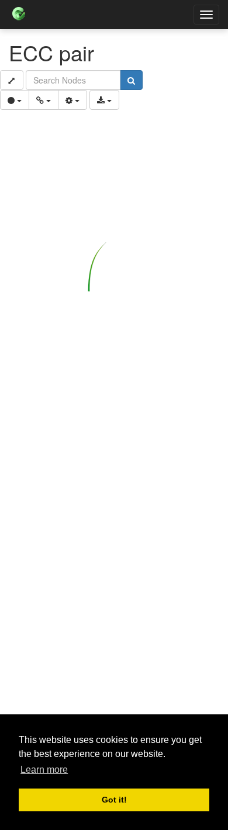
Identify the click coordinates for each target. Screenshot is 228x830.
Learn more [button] (44, 770)
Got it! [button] (114, 799)
